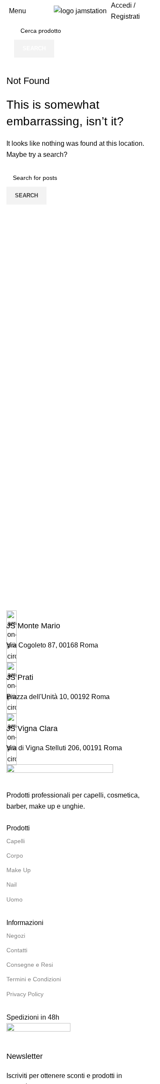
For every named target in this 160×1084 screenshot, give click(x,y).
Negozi (15, 935)
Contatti (16, 950)
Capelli (15, 841)
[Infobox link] (80, 620)
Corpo (14, 855)
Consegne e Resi (29, 964)
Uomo (14, 899)
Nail (11, 884)
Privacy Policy (25, 994)
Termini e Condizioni (33, 979)
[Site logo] (80, 10)
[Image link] (59, 776)
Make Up (18, 870)
